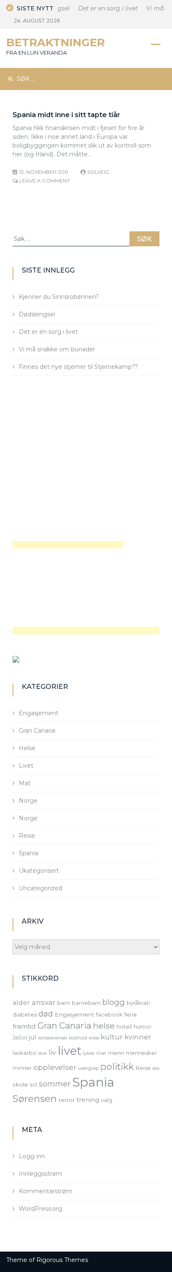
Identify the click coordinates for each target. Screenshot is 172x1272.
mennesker (141, 1052)
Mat (24, 783)
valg (106, 1100)
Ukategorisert (39, 870)
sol (33, 1084)
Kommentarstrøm (45, 1191)
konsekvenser (52, 1038)
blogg (113, 1002)
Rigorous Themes (62, 1260)
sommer (55, 1084)
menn (116, 1052)
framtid (24, 1026)
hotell (124, 1026)
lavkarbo (24, 1052)
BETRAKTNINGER (55, 42)
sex (155, 1068)
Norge (28, 800)
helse (104, 1026)
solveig (98, 172)
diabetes (25, 1014)
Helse (27, 748)
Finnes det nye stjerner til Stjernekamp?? (78, 367)
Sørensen (35, 1098)
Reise (27, 835)
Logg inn (32, 1156)
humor (143, 1026)
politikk (117, 1066)
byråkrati (138, 1002)
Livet (26, 765)
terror (66, 1100)
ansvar (44, 1002)
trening (87, 1100)
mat (101, 1053)
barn (63, 1002)
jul (32, 1037)
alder (21, 1003)
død (45, 1014)
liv (52, 1052)
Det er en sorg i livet (105, 8)
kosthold (78, 1038)
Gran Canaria (37, 730)
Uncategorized (40, 888)
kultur (112, 1037)
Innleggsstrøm (40, 1173)
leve (42, 1053)
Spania (28, 853)
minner (22, 1067)
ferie (130, 1014)
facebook (109, 1014)
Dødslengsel (37, 314)
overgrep (88, 1068)
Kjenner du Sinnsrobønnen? (59, 296)
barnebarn (86, 1002)
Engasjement (38, 713)
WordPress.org (40, 1208)
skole (20, 1084)
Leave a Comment (44, 181)
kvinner (137, 1037)
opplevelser (54, 1067)
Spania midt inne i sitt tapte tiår (66, 115)
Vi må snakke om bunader (57, 349)
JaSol (20, 1037)
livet (69, 1051)
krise (94, 1038)
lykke (88, 1053)
